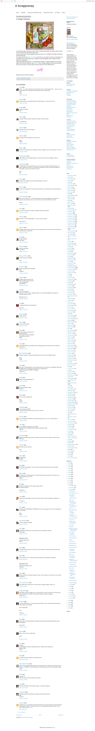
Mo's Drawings (27, 79)
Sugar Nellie (70, 407)
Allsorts (69, 177)
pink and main (71, 351)
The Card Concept (71, 125)
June (70, 588)
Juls (20, 303)
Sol (20, 289)
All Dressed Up (71, 175)
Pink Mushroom (72, 535)
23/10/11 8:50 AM (23, 123)
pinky (20, 465)
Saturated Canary (72, 375)
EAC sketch (71, 568)
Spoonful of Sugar (72, 392)
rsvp (69, 370)
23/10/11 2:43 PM (23, 373)
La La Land (70, 308)
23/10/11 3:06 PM (23, 381)
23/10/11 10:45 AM (23, 212)
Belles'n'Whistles (71, 195)
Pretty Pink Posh (71, 360)
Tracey (20, 377)
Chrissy (21, 116)
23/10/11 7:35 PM (23, 524)
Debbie (21, 395)
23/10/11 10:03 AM (23, 192)
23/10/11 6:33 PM (23, 479)
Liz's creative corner (24, 582)
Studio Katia (70, 405)
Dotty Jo (21, 187)
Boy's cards (70, 203)
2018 (69, 470)
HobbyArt (70, 289)
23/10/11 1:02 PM (23, 309)
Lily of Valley (70, 316)
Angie (20, 528)
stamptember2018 (72, 402)
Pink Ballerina (72, 491)
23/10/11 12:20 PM (23, 262)
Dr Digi (69, 251)
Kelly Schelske (22, 520)
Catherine (21, 127)
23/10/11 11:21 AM (23, 223)
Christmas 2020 (71, 221)
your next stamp (71, 457)
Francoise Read (71, 269)
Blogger (53, 727)
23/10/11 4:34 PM (23, 431)
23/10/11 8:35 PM (23, 543)
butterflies (70, 208)
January (71, 597)
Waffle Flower (71, 436)
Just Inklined (70, 303)
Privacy (63, 12)
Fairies (69, 261)
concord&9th (70, 234)
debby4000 (70, 36)
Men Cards (70, 326)
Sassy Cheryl (71, 373)
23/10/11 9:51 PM (23, 578)
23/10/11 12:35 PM (23, 273)
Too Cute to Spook (73, 517)
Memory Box (70, 325)
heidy (20, 237)
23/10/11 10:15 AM (23, 204)
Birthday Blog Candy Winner (72, 522)
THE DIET (23, 12)
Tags (69, 412)
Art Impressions (71, 185)
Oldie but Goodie (73, 562)
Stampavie (70, 395)
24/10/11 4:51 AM (23, 627)
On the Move (72, 541)
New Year (70, 338)
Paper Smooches (71, 346)
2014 (69, 478)
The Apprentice (72, 564)
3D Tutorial (57, 12)
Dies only (70, 248)
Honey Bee (70, 290)
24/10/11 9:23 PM (23, 651)
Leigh (20, 684)
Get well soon (71, 272)
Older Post (61, 715)
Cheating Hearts (72, 543)
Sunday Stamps (70, 155)
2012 (69, 482)
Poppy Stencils (71, 358)
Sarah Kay (70, 371)
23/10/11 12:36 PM (23, 285)
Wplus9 (69, 454)
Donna (20, 179)
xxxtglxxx (21, 601)
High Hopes (70, 287)
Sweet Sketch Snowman (72, 578)
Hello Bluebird (71, 284)
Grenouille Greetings (24, 663)
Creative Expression (72, 238)
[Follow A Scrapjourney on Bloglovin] (72, 24)
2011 (69, 484)
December (71, 485)
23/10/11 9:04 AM (23, 151)
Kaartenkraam (22, 164)
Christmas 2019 (71, 219)
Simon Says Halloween (72, 550)
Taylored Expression (72, 413)
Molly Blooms (71, 331)
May (70, 590)
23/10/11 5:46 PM (23, 460)
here (72, 51)
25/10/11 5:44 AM (23, 670)
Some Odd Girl (71, 389)
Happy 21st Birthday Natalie (73, 560)
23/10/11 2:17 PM (23, 339)
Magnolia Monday (73, 509)
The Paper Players (71, 156)
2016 (69, 474)
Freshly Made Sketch (71, 103)
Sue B (20, 365)
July (70, 586)
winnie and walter (72, 447)
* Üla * (20, 424)
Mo (32, 61)
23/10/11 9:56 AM (23, 174)
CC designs (70, 211)
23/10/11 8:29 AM (23, 95)
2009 (69, 602)
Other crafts (70, 341)
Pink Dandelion (22, 156)
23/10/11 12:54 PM (23, 298)
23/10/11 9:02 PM (23, 559)
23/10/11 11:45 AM (23, 251)
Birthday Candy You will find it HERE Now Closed (73, 530)
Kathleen (21, 445)
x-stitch (69, 456)
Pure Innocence (71, 363)
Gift (68, 274)
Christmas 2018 (71, 218)
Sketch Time (71, 508)
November (71, 487)
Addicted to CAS (70, 149)
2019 (69, 468)
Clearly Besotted (71, 230)
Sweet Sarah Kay (73, 537)
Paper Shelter (71, 345)
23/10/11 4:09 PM (23, 420)
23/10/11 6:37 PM (23, 502)
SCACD (69, 376)
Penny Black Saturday (71, 495)
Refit (69, 366)
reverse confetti (71, 368)
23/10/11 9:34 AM (23, 159)
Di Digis (69, 246)
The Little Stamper (23, 196)
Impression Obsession (73, 295)
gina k (69, 275)
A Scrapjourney (24, 5)
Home (17, 12)
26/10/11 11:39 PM (23, 698)
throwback (70, 424)
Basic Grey (70, 192)
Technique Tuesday (72, 416)
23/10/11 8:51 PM (23, 551)
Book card (70, 202)
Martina (21, 473)
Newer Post (19, 715)
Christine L (21, 266)
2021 (69, 465)
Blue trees (71, 554)
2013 (69, 480)
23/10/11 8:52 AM (23, 131)
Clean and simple (72, 228)
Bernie (20, 547)
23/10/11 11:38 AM (23, 242)
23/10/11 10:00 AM (23, 182)
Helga (20, 330)
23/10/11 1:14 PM (23, 325)
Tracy (20, 87)
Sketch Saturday (70, 144)
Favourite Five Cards (48, 12)
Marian (20, 455)
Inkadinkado (70, 298)
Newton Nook (71, 340)
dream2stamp (71, 253)
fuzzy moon (70, 271)
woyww (69, 452)
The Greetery (71, 421)
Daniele (21, 107)
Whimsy (69, 442)
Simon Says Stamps (72, 382)
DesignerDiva (22, 590)
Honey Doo (70, 292)
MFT (69, 328)
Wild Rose (70, 446)
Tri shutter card (71, 429)
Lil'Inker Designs (71, 315)
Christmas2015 (71, 226)
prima (69, 361)
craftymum (21, 246)
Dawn (20, 619)
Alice (20, 655)
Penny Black (70, 348)
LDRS (69, 313)
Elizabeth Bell (71, 258)
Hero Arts (70, 285)
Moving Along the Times (72, 122)
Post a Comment (21, 712)
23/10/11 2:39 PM (23, 361)
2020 (69, 466)
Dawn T (21, 99)
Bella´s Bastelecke (23, 353)
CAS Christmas (70, 166)
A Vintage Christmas (72, 512)
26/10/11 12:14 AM (23, 687)
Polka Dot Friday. (73, 498)
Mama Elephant (71, 321)
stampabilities (71, 393)
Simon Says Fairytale (71, 533)
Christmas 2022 (71, 224)
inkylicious (70, 300)
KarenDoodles (71, 305)
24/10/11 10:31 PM (23, 659)
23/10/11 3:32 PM (23, 402)
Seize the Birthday (71, 129)
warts (69, 439)
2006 (69, 608)
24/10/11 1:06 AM (23, 614)
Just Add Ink (69, 136)
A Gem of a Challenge (71, 148)
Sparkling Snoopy (73, 566)
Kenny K (70, 307)
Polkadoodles (71, 356)
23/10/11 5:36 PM (23, 451)
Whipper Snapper (72, 444)
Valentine (70, 432)
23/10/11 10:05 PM (23, 597)
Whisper (21, 147)
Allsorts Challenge (71, 147)
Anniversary (70, 183)
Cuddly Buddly (71, 243)
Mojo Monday (70, 85)
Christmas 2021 (71, 223)
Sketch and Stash (32, 57)
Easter (69, 256)
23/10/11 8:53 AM (23, 143)
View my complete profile (72, 39)
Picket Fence (71, 350)
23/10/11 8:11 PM (23, 533)
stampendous (71, 397)
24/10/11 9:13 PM (23, 639)
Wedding (70, 441)
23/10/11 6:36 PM (23, 491)
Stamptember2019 (72, 403)
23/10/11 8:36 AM (23, 103)
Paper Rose (70, 343)
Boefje (69, 200)
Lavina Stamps (71, 310)
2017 (69, 472)
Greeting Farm (71, 279)
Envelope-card (71, 259)
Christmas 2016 (71, 214)
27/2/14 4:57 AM (22, 709)
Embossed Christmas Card (73, 515)
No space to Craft (73, 547)
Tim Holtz (70, 427)
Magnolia (70, 320)
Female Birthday (71, 267)
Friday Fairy (71, 519)
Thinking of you (71, 422)
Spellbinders (70, 390)
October (71, 489)
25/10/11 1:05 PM (23, 679)
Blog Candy (70, 198)
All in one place (70, 42)
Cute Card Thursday (71, 121)
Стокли (21, 322)
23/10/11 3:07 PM (23, 390)
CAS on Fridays (70, 137)
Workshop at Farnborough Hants (72, 574)
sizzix (69, 385)
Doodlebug (70, 249)
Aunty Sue (21, 314)
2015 (69, 476)
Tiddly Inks (70, 426)
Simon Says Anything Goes (73, 505)
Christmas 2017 (71, 216)
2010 (69, 600)
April (70, 592)
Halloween (70, 280)
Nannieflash (22, 435)
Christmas (22, 79)
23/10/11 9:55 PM (23, 586)
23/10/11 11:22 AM (23, 232)
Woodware (70, 451)
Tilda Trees (71, 499)
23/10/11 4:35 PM (23, 440)
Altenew (69, 180)
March (70, 594)
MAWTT (37, 63)
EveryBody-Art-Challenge (72, 91)
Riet (20, 484)
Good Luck (70, 277)
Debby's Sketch (71, 244)
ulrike (20, 208)
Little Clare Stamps (72, 318)
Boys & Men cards (72, 205)
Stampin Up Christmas (72, 570)
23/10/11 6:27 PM (23, 469)
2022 (69, 463)
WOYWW (71, 526)
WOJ (69, 449)
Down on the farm (73, 580)
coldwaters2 (22, 692)
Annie (20, 343)
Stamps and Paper (23, 255)
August (71, 584)
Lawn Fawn (70, 312)
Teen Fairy (71, 524)
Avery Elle (70, 187)
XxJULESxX (22, 407)
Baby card (70, 188)
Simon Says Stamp (72, 380)
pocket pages (71, 355)
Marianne (70, 323)
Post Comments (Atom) (27, 717)
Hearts (70, 539)
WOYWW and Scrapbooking (72, 502)
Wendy (21, 385)
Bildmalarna (70, 197)
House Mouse (71, 294)
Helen (20, 555)
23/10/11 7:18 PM (23, 516)
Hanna (20, 507)
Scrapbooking (71, 378)
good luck (31, 707)
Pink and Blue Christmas (72, 557)
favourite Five (71, 263)
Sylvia (20, 674)
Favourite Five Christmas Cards (34, 12)
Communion (70, 232)
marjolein (21, 277)
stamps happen (71, 400)
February (71, 596)
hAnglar (69, 282)
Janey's (69, 302)
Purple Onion (71, 365)
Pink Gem (70, 353)
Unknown (21, 135)
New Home (70, 336)
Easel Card (70, 254)
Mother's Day (71, 333)
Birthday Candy (72, 545)
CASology (69, 95)
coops (20, 496)
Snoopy (69, 387)
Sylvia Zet (70, 410)
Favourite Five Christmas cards (71, 265)
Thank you (70, 419)
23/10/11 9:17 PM (23, 568)
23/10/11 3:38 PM (23, 412)
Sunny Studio (71, 408)
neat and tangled (71, 335)
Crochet (69, 241)
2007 (69, 606)
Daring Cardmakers (71, 134)
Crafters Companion (72, 235)
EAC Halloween (72, 552)
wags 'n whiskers (71, 437)
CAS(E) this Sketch (71, 123)
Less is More (69, 145)
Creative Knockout (71, 130)
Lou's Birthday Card (73, 493)
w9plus (69, 434)
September (71, 582)
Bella (69, 193)
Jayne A (21, 631)
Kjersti (20, 573)
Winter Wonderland (71, 84)
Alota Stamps (71, 178)
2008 (69, 604)
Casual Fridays (71, 209)
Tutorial (69, 431)
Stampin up (70, 399)
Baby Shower (71, 190)
